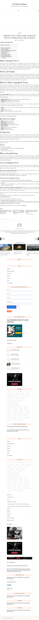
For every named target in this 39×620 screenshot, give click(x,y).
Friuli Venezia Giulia (12, 400)
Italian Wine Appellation (5, 219)
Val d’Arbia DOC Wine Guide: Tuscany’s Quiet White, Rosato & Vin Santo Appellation (15, 359)
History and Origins (5, 49)
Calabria (9, 466)
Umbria (20, 417)
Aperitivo (21, 391)
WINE (20, 33)
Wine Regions (10, 282)
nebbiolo (15, 411)
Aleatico (15, 391)
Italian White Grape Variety (14, 404)
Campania (15, 466)
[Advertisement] (18, 20)
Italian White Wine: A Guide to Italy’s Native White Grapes (19, 506)
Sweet (19, 415)
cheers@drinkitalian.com (5, 196)
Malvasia (15, 479)
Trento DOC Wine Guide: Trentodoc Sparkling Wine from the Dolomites (5, 253)
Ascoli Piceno (11, 464)
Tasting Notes (4, 52)
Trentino (10, 417)
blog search (8, 589)
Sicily (9, 415)
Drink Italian (19, 4)
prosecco (10, 413)
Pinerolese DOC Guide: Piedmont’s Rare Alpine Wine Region (33, 253)
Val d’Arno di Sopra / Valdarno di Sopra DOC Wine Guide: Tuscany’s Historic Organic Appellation (15, 355)
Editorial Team (22, 40)
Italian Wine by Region (12, 501)
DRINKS (8, 268)
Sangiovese (20, 413)
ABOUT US (9, 494)
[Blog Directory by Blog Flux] (9, 585)
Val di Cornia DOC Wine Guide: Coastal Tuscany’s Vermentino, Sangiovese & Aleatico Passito (15, 350)
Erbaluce (18, 398)
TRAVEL (8, 278)
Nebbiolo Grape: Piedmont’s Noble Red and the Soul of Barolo (31, 211)
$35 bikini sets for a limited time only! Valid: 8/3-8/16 (17, 565)
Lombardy (10, 479)
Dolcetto (27, 466)
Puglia (15, 413)
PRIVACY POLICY (10, 520)
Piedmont (24, 205)
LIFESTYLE (9, 273)
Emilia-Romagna (11, 398)
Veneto (9, 490)
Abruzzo (9, 391)
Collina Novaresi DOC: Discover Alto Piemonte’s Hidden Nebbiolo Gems (6, 211)
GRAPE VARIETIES (11, 271)
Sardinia (27, 413)
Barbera (17, 464)
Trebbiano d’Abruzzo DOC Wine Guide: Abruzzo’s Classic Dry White (15, 368)
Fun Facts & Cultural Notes (6, 56)
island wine (20, 400)
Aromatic (27, 391)
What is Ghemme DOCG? (6, 47)
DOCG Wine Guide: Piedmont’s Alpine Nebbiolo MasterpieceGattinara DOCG (18, 211)
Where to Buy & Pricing (5, 54)
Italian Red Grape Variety (13, 402)
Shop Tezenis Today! (11, 562)
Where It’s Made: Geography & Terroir (8, 50)
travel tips (25, 415)
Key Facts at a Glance (5, 51)
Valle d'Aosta (27, 417)
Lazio (21, 477)
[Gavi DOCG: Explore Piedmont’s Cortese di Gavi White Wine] (36, 239)
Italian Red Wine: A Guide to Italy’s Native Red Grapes (18, 504)
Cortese (21, 466)
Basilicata (23, 464)
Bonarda (29, 464)
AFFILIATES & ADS (10, 518)
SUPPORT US (10, 497)
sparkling (14, 415)
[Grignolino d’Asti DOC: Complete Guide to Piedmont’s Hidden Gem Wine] (2, 239)
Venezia (14, 490)
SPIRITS (8, 275)
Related (4, 57)
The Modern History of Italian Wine (8, 200)
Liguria (25, 477)
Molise (25, 479)
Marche (20, 479)
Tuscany (15, 417)
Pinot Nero (27, 411)
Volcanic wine (21, 490)
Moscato (10, 411)
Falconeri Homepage (11, 581)
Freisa (23, 398)
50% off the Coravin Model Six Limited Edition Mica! (17, 426)
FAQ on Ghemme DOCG (6, 55)
